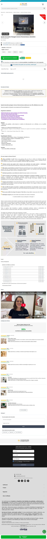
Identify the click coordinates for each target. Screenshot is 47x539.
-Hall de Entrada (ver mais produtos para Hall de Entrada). (14, 112)
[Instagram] (22, 481)
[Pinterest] (28, 481)
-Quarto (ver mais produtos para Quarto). (10, 116)
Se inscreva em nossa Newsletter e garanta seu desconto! (23, 448)
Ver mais (2, 259)
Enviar (23, 426)
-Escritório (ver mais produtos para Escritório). (11, 118)
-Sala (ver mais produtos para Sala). (9, 114)
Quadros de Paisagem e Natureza (26, 12)
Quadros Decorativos (9, 12)
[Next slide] (44, 22)
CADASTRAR (23, 464)
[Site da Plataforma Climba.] (23, 529)
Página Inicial (3, 12)
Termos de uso (20, 461)
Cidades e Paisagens (17, 12)
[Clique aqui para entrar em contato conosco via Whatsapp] (44, 531)
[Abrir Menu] (2, 4)
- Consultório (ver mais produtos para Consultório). (13, 119)
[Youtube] (25, 481)
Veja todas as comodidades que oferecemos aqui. (28, 209)
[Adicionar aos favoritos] (2, 15)
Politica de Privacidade (26, 461)
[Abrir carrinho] (43, 4)
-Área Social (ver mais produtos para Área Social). (12, 115)
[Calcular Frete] (44, 69)
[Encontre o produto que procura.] (44, 8)
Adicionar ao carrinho (11, 57)
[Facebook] (19, 481)
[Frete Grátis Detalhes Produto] (28, 58)
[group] (23, 441)
